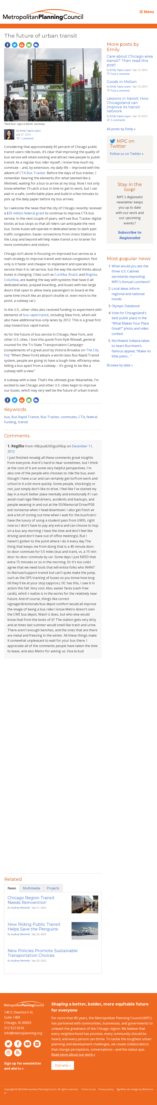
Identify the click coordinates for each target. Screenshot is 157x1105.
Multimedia (31, 888)
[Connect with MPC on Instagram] (9, 1052)
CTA (81, 417)
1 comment (27, 138)
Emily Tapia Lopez (30, 130)
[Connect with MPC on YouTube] (28, 1043)
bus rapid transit (36, 315)
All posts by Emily (120, 129)
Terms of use (88, 1089)
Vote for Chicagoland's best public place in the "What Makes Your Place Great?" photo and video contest (130, 323)
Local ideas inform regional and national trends (128, 293)
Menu (148, 11)
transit (23, 422)
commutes (69, 417)
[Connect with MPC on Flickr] (37, 1043)
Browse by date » (120, 365)
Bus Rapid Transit (25, 417)
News (12, 888)
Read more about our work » (73, 1054)
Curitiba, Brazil (66, 274)
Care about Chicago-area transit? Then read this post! (130, 60)
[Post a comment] (36, 45)
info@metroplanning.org (23, 1033)
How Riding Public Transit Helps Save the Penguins (34, 926)
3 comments (118, 120)
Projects (53, 888)
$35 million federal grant (25, 213)
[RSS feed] (18, 1052)
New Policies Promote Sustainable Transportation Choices (43, 953)
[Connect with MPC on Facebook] (18, 1043)
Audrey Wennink (20, 907)
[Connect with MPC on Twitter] (9, 1043)
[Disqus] (53, 714)
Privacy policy (106, 1089)
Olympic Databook (126, 306)
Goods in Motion (122, 81)
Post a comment (120, 74)
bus (7, 417)
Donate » (63, 1065)
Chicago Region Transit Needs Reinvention (31, 900)
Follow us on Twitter (125, 153)
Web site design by (137, 1089)
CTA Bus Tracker (32, 173)
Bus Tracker (49, 417)
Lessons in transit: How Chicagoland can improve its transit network (127, 105)
